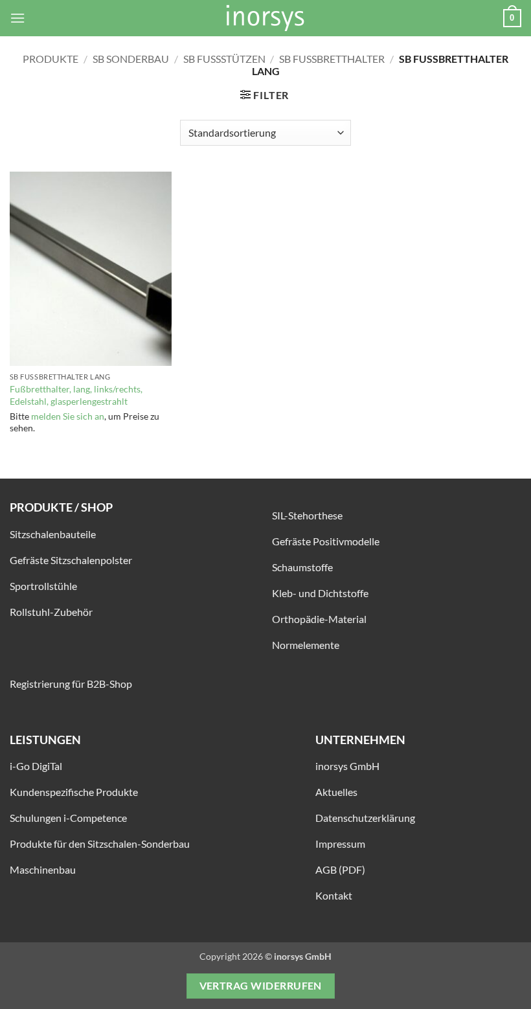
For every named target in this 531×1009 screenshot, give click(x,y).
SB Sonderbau (131, 58)
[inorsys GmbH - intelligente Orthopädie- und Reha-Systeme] (265, 18)
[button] (17, 18)
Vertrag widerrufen (260, 986)
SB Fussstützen (224, 58)
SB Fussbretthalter (332, 58)
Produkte (50, 58)
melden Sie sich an (67, 416)
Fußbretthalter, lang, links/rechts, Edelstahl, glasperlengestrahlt (76, 395)
